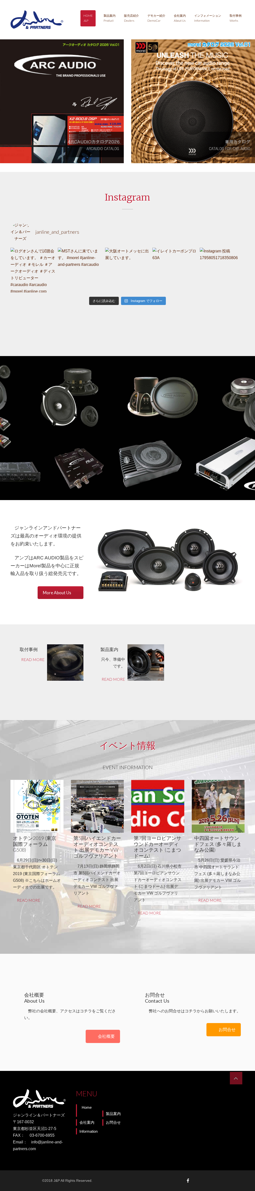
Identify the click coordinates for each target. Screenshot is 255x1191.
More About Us (57, 592)
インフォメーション (207, 18)
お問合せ (227, 1029)
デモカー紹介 (156, 18)
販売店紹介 (131, 18)
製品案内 (110, 18)
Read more (33, 659)
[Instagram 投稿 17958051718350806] (222, 270)
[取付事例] (65, 662)
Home (88, 18)
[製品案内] (146, 662)
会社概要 (106, 1036)
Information (88, 1131)
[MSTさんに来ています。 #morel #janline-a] (80, 270)
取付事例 (236, 18)
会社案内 (180, 18)
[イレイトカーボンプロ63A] (174, 270)
